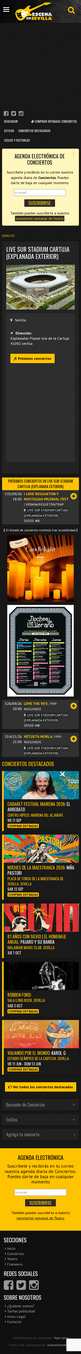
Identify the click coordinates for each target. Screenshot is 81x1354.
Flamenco (15, 1264)
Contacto (14, 1321)
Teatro (12, 1258)
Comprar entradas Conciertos (55, 121)
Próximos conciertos (34, 358)
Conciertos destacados (28, 764)
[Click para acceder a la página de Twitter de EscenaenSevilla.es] (13, 114)
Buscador (11, 121)
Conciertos (15, 1253)
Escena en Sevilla (33, 11)
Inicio (11, 1248)
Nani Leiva (61, 1338)
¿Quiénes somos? (20, 1306)
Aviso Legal (16, 1316)
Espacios (8, 236)
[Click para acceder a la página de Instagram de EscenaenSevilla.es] (21, 114)
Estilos (9, 130)
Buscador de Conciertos (25, 1104)
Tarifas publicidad (21, 1311)
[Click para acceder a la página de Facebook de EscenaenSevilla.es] (6, 114)
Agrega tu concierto (22, 1134)
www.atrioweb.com (59, 1345)
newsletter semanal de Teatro (40, 218)
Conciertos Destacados (34, 130)
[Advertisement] (40, 65)
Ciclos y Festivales (17, 140)
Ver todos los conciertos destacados (42, 1087)
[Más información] (73, 496)
